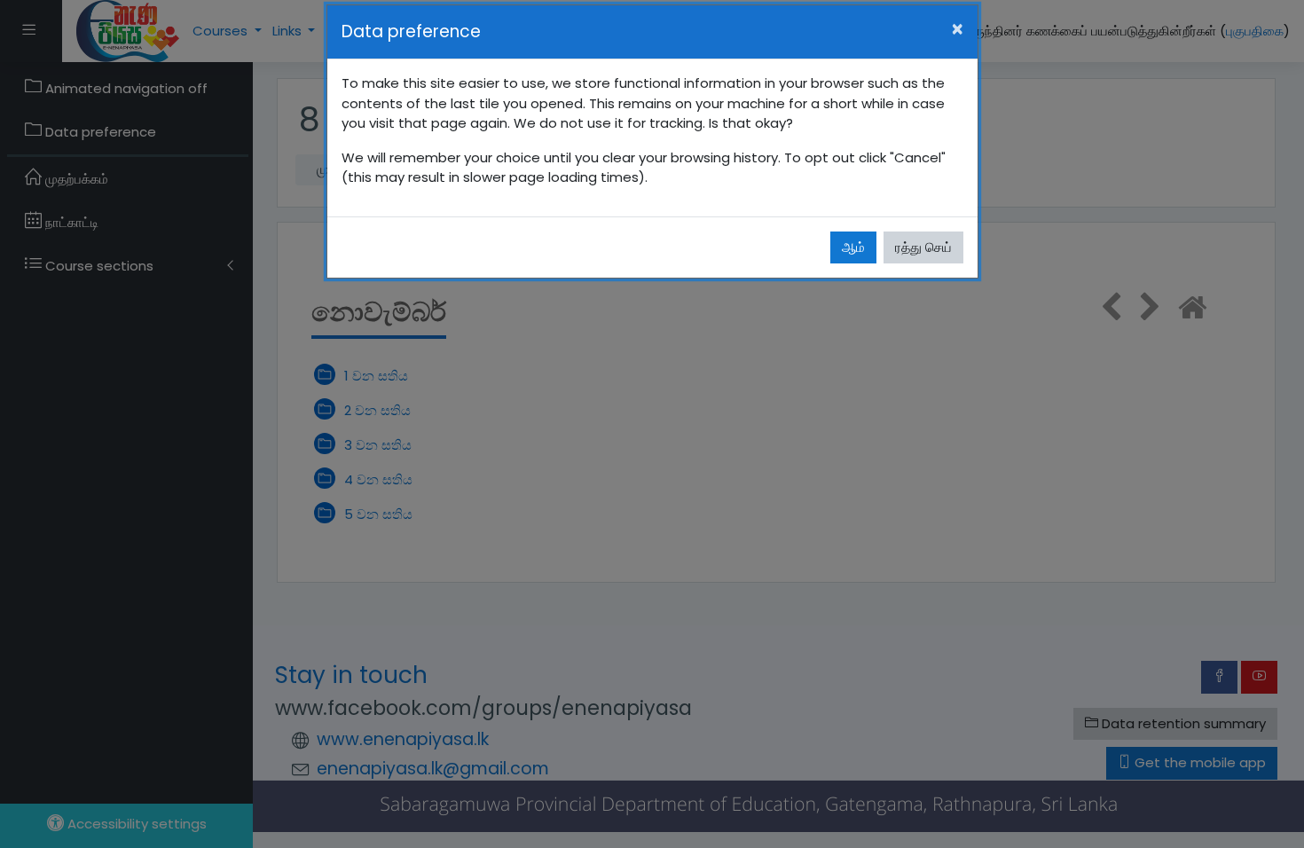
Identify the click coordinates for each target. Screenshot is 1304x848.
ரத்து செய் (923, 247)
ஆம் (853, 247)
